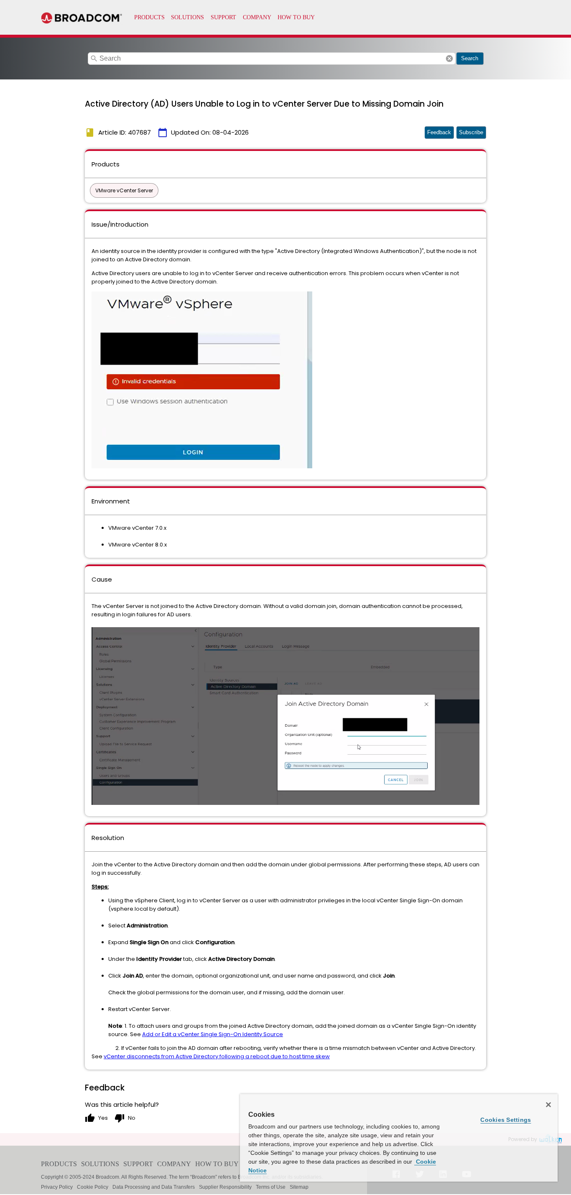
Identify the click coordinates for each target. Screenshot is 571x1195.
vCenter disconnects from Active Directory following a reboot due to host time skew (217, 1056)
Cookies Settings (505, 1119)
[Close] (548, 1104)
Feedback (439, 132)
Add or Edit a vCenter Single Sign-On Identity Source (212, 1034)
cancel (449, 58)
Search (469, 58)
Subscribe (471, 132)
